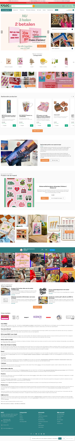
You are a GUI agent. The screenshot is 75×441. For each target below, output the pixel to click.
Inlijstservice (15, 10)
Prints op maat (45, 160)
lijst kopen (7, 399)
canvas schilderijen (45, 354)
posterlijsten (3, 380)
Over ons (40, 414)
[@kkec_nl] (21, 250)
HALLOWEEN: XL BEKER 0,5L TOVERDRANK (25, 116)
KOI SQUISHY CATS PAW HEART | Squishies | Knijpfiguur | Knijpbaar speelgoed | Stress (43, 116)
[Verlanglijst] (68, 6)
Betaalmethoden (41, 419)
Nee (64, 438)
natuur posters (13, 379)
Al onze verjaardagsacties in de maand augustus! (59, 290)
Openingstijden (41, 425)
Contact (39, 423)
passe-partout (35, 397)
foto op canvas (65, 387)
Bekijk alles (37, 307)
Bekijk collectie (37, 130)
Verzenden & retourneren (43, 421)
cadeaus (39, 364)
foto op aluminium (51, 387)
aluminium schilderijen (36, 354)
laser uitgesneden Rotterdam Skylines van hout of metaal (54, 370)
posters (34, 375)
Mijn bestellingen (60, 416)
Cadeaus (21, 417)
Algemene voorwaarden (42, 416)
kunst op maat (12, 354)
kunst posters (8, 379)
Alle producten (60, 423)
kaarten (26, 359)
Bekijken (44, 198)
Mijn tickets (59, 417)
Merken (44, 10)
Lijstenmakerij (40, 427)
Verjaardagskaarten (44, 359)
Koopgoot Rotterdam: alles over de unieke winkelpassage (22, 289)
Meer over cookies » (70, 438)
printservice (13, 387)
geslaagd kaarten (62, 359)
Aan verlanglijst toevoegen (56, 198)
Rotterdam (22, 419)
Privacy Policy (40, 417)
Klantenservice (50, 10)
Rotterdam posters (26, 379)
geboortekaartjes (15, 360)
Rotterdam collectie (24, 370)
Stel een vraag (55, 160)
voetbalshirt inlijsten (38, 396)
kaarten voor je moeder (7, 360)
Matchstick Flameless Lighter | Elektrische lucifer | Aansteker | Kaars (9, 116)
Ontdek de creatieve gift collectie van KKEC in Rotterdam (61, 297)
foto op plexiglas (58, 387)
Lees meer (13, 294)
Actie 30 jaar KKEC (23, 421)
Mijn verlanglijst (60, 419)
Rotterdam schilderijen (30, 10)
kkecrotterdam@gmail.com (8, 428)
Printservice (22, 10)
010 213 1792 (5, 425)
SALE (56, 10)
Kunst (21, 414)
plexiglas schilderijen (28, 354)
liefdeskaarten (51, 359)
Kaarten (21, 416)
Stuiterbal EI (57, 114)
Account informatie (60, 414)
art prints (59, 354)
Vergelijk (4, 125)
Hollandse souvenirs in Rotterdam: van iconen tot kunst (23, 297)
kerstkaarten (56, 359)
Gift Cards (39, 10)
